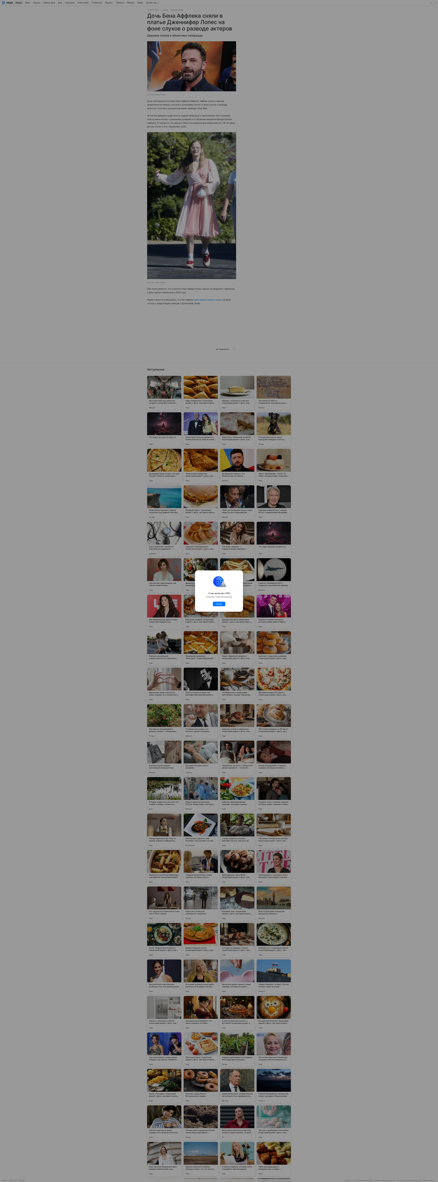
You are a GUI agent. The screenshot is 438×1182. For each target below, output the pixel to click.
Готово (219, 604)
